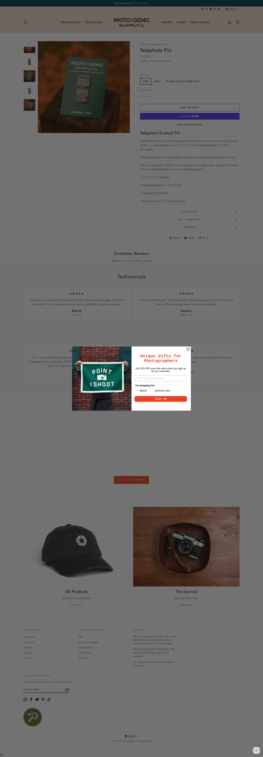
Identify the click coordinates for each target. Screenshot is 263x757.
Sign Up (161, 399)
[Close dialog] (188, 349)
